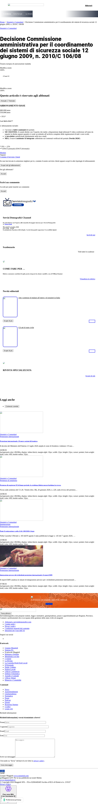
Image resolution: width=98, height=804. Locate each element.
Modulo (3, 153)
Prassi (7, 698)
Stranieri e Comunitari (15, 22)
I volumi (8, 659)
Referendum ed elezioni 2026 (86, 14)
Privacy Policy (5, 784)
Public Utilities (10, 667)
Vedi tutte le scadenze (86, 252)
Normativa (9, 696)
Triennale (11, 101)
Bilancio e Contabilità (13, 680)
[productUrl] (10, 316)
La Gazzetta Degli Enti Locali (16, 663)
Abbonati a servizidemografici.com (18, 622)
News (7, 690)
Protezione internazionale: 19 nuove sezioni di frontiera (19, 441)
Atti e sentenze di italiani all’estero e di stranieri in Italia (39, 298)
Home (2, 22)
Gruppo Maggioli (11, 648)
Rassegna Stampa (11, 705)
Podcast (8, 700)
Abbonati (49, 604)
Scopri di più (8, 224)
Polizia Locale (10, 669)
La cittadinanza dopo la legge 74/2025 (38, 14)
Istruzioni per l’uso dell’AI (15, 631)
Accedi (3, 174)
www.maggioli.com (21, 776)
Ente (1, 736)
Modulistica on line (12, 657)
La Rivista (9, 661)
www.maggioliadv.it (7, 780)
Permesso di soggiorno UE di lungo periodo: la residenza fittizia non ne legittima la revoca (30, 485)
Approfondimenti (11, 692)
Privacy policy (10, 626)
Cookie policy (10, 624)
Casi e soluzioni (69, 14)
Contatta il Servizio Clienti (10, 157)
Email (2, 731)
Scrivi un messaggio (7, 757)
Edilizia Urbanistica (12, 674)
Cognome (3, 727)
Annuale (4, 101)
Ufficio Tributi (10, 678)
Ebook (7, 702)
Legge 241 (9, 709)
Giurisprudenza (10, 694)
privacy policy (38, 761)
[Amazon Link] (92, 321)
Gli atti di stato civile (26, 328)
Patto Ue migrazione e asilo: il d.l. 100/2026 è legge (17, 531)
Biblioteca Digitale (12, 654)
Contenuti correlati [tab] (12, 406)
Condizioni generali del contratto (17, 628)
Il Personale (9, 665)
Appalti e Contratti (12, 676)
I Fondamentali (57, 14)
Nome (2, 722)
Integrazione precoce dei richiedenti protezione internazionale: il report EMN (26, 575)
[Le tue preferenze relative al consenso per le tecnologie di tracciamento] (12, 800)
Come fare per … (18, 14)
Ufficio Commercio (12, 672)
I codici (7, 707)
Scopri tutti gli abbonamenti (10, 165)
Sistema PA (9, 650)
